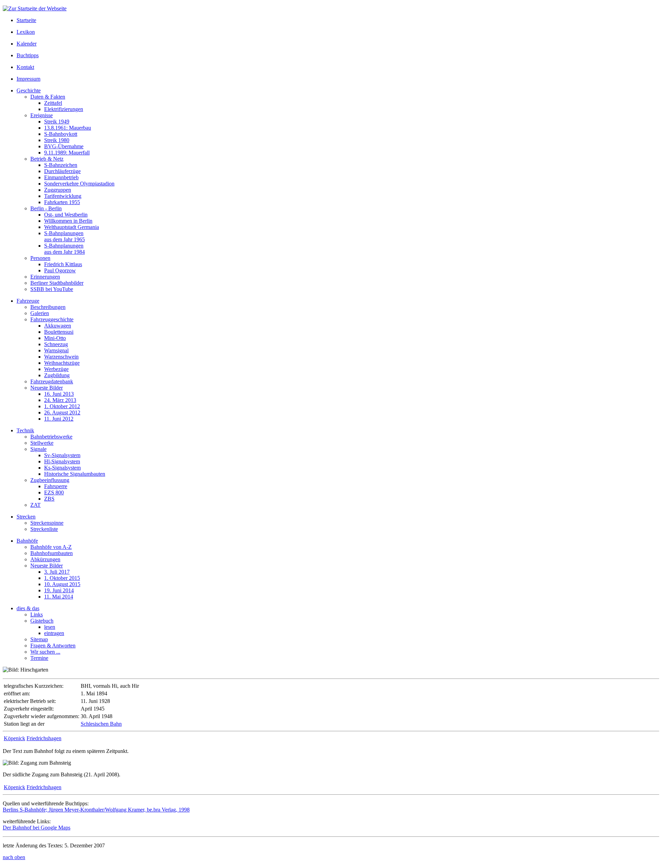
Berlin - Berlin (46, 208)
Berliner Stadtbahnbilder (56, 283)
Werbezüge (56, 369)
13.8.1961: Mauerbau (67, 128)
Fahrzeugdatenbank (51, 381)
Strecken (26, 517)
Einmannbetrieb (61, 177)
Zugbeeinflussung (49, 480)
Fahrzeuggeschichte (51, 319)
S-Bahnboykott (60, 134)
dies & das (28, 608)
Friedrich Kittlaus (63, 264)
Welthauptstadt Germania (71, 227)
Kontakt (25, 67)
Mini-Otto (55, 338)
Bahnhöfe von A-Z (51, 547)
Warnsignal (56, 350)
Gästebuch (41, 621)
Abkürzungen (45, 559)
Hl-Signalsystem (62, 461)
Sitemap (39, 639)
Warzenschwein (61, 357)
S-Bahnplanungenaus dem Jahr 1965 (64, 236)
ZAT (35, 505)
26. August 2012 (62, 412)
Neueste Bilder (46, 388)
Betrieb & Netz (46, 159)
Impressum (28, 79)
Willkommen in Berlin (68, 221)
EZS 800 (54, 492)
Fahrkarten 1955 (62, 202)
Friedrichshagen (44, 738)
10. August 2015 (62, 584)
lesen (49, 627)
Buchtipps (28, 55)
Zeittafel (53, 103)
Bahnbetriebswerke (51, 437)
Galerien (39, 313)
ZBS (49, 499)
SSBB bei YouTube (51, 289)
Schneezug (56, 344)
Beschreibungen (48, 307)
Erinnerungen (45, 277)
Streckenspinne (46, 523)
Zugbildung (57, 375)
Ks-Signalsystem (62, 468)
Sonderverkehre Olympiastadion (79, 184)
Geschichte (29, 90)
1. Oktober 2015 (62, 578)
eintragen (54, 633)
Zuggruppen (57, 190)
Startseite (26, 20)
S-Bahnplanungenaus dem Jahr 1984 (64, 249)
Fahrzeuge (28, 301)
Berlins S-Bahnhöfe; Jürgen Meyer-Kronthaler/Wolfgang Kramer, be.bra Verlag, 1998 (96, 810)
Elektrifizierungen (63, 109)
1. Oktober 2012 (62, 406)
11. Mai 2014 (58, 597)
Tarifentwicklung (62, 196)
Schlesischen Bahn (101, 724)
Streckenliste (44, 529)
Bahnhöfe (27, 541)
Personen (40, 258)
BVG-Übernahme (63, 146)
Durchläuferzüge (62, 171)
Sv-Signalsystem (62, 455)
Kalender (27, 44)
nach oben (14, 857)
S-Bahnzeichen (60, 165)
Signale (38, 449)
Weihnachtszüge (62, 363)
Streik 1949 (56, 121)
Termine (39, 658)
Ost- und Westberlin (66, 215)
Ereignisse (41, 115)
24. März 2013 (60, 400)
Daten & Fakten (47, 97)
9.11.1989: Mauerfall (67, 152)
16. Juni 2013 (59, 394)
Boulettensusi (58, 332)
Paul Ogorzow (60, 270)
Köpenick (14, 738)
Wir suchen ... (45, 652)
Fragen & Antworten (53, 645)
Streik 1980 (56, 140)
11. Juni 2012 (58, 419)
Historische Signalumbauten (74, 474)
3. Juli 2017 (57, 572)
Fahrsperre (55, 486)
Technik (25, 430)
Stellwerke (41, 443)
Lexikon (26, 32)
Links (36, 614)
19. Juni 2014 (59, 590)
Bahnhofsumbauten (51, 553)
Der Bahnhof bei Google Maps (36, 827)
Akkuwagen (57, 326)
